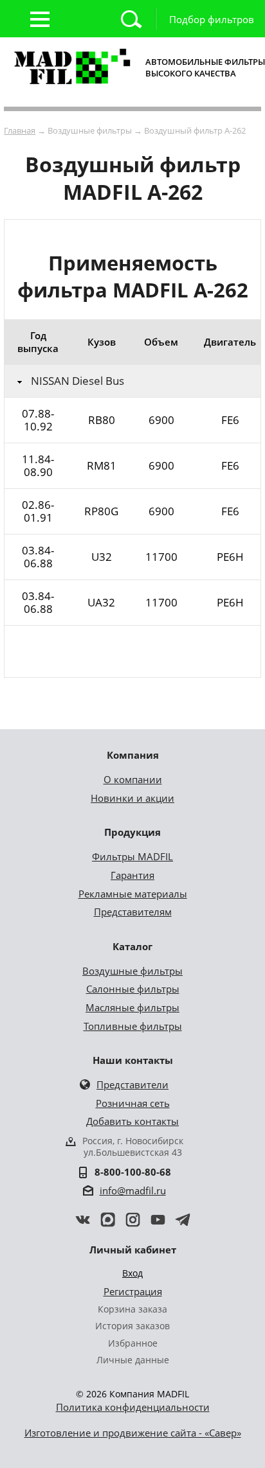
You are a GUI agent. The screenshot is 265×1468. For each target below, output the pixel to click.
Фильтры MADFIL (132, 856)
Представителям (133, 911)
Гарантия (132, 875)
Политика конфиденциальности (133, 1407)
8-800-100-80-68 (133, 1171)
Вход (132, 1273)
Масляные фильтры (132, 1007)
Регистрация (133, 1291)
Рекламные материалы (132, 893)
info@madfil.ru (133, 1190)
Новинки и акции (132, 797)
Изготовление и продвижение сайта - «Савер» (132, 1432)
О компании (133, 779)
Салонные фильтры (132, 988)
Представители (132, 1084)
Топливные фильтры (133, 1026)
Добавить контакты (132, 1121)
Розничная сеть (133, 1103)
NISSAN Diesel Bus (77, 381)
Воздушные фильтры (132, 970)
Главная (19, 130)
